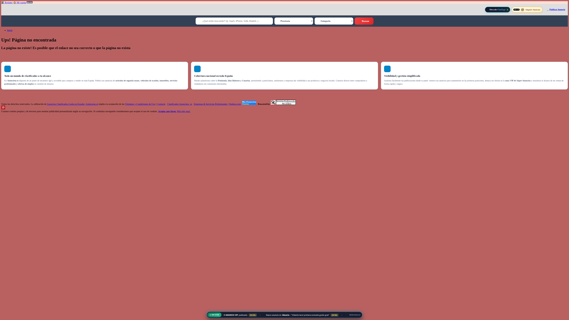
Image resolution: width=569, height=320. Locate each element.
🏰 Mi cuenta (19, 2)
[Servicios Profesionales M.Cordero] (283, 104)
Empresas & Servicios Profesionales (210, 104)
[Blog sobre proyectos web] (249, 104)
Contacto (161, 104)
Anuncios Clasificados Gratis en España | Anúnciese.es (72, 104)
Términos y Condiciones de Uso (140, 104)
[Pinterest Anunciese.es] (3, 108)
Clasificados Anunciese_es (179, 104)
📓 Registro (7, 2)
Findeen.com (235, 104)
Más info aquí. (183, 111)
